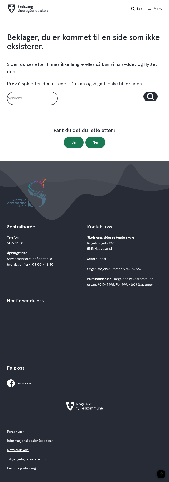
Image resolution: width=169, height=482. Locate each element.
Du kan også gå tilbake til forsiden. (106, 84)
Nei (95, 142)
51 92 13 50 (15, 243)
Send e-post (96, 259)
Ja (74, 142)
